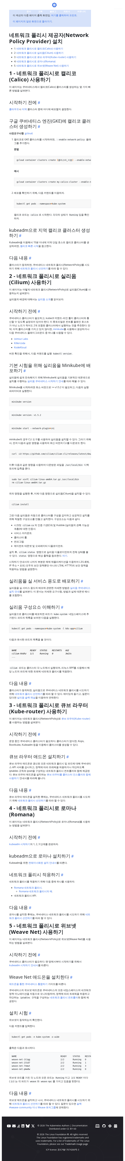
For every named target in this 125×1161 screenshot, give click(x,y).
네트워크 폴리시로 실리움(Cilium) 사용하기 (39, 53)
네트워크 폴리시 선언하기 (34, 268)
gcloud (28, 133)
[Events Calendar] (115, 1126)
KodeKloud (20, 347)
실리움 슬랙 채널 (26, 697)
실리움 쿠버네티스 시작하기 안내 (45, 381)
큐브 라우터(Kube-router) (75, 718)
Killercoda (19, 343)
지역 (24, 109)
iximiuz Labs (21, 339)
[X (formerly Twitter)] (33, 1126)
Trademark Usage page (76, 1144)
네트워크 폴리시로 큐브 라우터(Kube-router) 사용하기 (46, 57)
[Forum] (14, 1126)
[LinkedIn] (22, 1126)
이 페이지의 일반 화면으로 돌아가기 (32, 21)
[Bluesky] (28, 1126)
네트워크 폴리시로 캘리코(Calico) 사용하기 (39, 48)
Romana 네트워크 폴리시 (28, 887)
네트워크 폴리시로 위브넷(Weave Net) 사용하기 (42, 65)
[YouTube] (9, 1126)
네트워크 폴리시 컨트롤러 (64, 997)
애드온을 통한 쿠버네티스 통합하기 (28, 984)
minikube (58, 329)
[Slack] (109, 1126)
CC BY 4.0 (71, 1128)
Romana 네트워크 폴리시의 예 (35, 891)
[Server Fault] (18, 1126)
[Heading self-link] (38, 102)
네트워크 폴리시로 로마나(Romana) (35, 61)
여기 (64, 555)
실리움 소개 (44, 299)
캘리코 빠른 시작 (29, 246)
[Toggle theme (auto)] (95, 11)
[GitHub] (104, 1126)
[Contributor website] (97, 1126)
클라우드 (14, 109)
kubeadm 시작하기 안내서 (23, 965)
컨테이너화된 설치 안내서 (43, 862)
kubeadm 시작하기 (19, 844)
